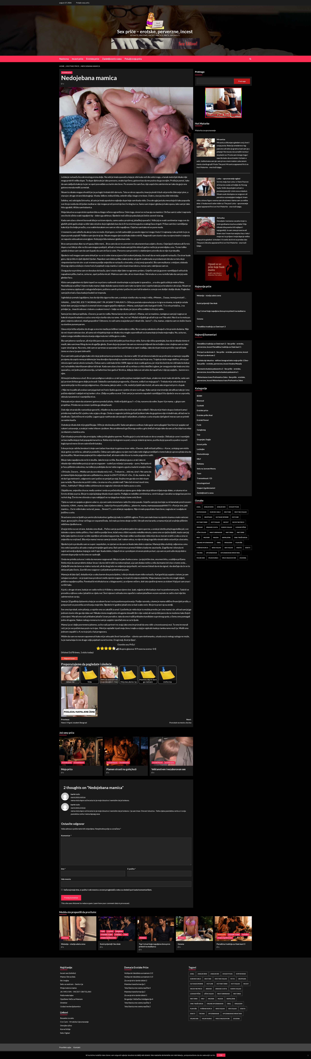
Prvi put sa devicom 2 (206, 355)
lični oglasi (201, 532)
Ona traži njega (240, 537)
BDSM (199, 396)
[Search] (250, 59)
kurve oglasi (226, 527)
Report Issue (69, 658)
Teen (199, 473)
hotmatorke (202, 522)
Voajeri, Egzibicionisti (206, 488)
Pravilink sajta (65, 1047)
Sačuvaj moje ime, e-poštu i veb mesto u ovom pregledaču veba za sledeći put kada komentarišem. (108, 890)
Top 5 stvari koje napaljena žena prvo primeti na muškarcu (221, 311)
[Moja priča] (81, 751)
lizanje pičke (241, 527)
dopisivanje (201, 512)
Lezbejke (201, 449)
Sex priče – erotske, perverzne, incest (155, 31)
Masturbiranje (203, 454)
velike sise (201, 558)
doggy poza (234, 507)
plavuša (239, 542)
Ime (63, 869)
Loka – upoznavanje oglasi (228, 178)
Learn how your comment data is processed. (111, 903)
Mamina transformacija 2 (134, 991)
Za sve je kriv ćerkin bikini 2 (135, 980)
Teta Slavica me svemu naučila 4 (137, 988)
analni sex (221, 507)
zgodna (243, 558)
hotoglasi (215, 522)
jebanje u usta (212, 527)
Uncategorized (203, 483)
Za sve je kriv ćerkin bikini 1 (135, 995)
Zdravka (221, 218)
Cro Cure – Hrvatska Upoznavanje (74, 1022)
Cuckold (200, 405)
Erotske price (66, 72)
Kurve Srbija (65, 1029)
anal (199, 507)
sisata (239, 548)
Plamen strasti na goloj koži (121, 769)
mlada (216, 537)
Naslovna (64, 58)
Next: (180, 721)
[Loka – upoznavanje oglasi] (206, 186)
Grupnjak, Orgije (204, 439)
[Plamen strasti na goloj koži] (126, 751)
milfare (206, 537)
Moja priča (67, 769)
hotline (235, 517)
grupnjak (208, 517)
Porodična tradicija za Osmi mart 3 (211, 326)
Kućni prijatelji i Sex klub (207, 303)
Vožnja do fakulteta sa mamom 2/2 (138, 973)
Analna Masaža (235, 364)
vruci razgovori (229, 558)
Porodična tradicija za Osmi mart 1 (226, 347)
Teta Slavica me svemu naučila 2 (137, 1006)
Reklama (200, 464)
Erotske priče (92, 58)
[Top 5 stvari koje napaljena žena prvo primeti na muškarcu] (155, 928)
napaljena (226, 537)
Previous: (74, 721)
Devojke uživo (66, 1025)
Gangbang (201, 430)
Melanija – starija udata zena (209, 295)
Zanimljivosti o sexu (112, 58)
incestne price (238, 522)
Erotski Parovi (79, 762)
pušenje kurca (202, 548)
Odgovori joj (294, 1052)
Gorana (200, 319)
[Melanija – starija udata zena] (77, 928)
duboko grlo (215, 512)
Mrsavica (221, 139)
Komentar (66, 835)
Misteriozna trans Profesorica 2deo (227, 380)
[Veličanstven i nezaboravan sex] (171, 751)
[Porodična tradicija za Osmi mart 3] (233, 928)
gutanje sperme (222, 517)
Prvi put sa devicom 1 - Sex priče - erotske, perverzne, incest (222, 352)
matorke (240, 532)
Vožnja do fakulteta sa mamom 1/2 (138, 977)
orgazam (228, 542)
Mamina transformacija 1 (134, 984)
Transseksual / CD (204, 478)
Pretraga (199, 72)
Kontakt (76, 1047)
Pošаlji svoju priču (82, 3)
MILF (199, 459)
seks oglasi (216, 548)
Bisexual (200, 401)
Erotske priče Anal (204, 415)
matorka (229, 532)
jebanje (200, 527)
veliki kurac (213, 558)
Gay (198, 435)
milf (198, 537)
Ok (221, 1055)
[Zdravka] (206, 226)
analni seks (208, 507)
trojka (200, 553)
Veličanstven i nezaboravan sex (168, 769)
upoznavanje (211, 553)
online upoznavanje (205, 542)
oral (219, 542)
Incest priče (77, 58)
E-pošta (131, 869)
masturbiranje (216, 532)
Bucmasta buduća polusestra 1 (225, 372)
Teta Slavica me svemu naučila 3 (137, 1003)
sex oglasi (229, 548)
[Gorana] (194, 928)
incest (226, 522)
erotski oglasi (240, 512)
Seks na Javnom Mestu (206, 469)
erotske (227, 512)
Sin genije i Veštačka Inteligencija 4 (138, 999)
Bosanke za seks (67, 1018)
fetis (199, 517)
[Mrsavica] (206, 147)
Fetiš (199, 425)
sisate (247, 548)
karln (73, 794)
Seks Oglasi (65, 1033)
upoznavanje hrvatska (230, 553)
